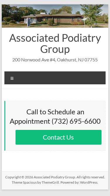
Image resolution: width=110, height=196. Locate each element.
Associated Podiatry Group (55, 43)
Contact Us (58, 137)
